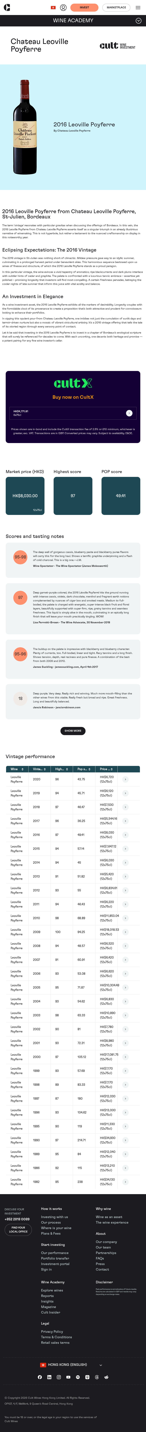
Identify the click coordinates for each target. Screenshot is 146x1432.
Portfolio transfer (55, 1258)
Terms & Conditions (56, 1337)
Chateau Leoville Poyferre (39, 45)
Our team (103, 1247)
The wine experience (112, 1222)
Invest (84, 7)
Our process (51, 1222)
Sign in (46, 1269)
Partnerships (106, 1253)
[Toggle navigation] (138, 7)
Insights (47, 1301)
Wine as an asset (109, 1217)
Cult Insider (50, 1312)
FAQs (100, 1258)
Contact (102, 1269)
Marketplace (116, 7)
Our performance (55, 1253)
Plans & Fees (51, 1233)
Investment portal (55, 1264)
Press (100, 1264)
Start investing (53, 1245)
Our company (106, 1242)
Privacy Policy (52, 1332)
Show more (73, 731)
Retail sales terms (55, 1343)
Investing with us (54, 1217)
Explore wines (52, 1290)
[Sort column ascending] (22, 769)
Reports (47, 1296)
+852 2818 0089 (17, 1219)
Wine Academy (52, 1282)
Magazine (48, 1307)
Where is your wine (56, 1228)
